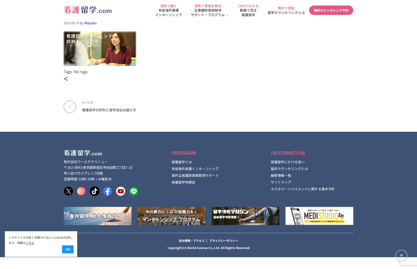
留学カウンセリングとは (289, 168)
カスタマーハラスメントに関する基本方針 (303, 188)
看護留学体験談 (183, 182)
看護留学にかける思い (288, 161)
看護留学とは (182, 161)
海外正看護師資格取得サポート (195, 175)
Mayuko (90, 22)
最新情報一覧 (281, 175)
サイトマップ (281, 182)
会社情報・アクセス (192, 240)
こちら (30, 243)
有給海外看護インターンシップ (195, 168)
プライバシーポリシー (223, 240)
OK (68, 249)
